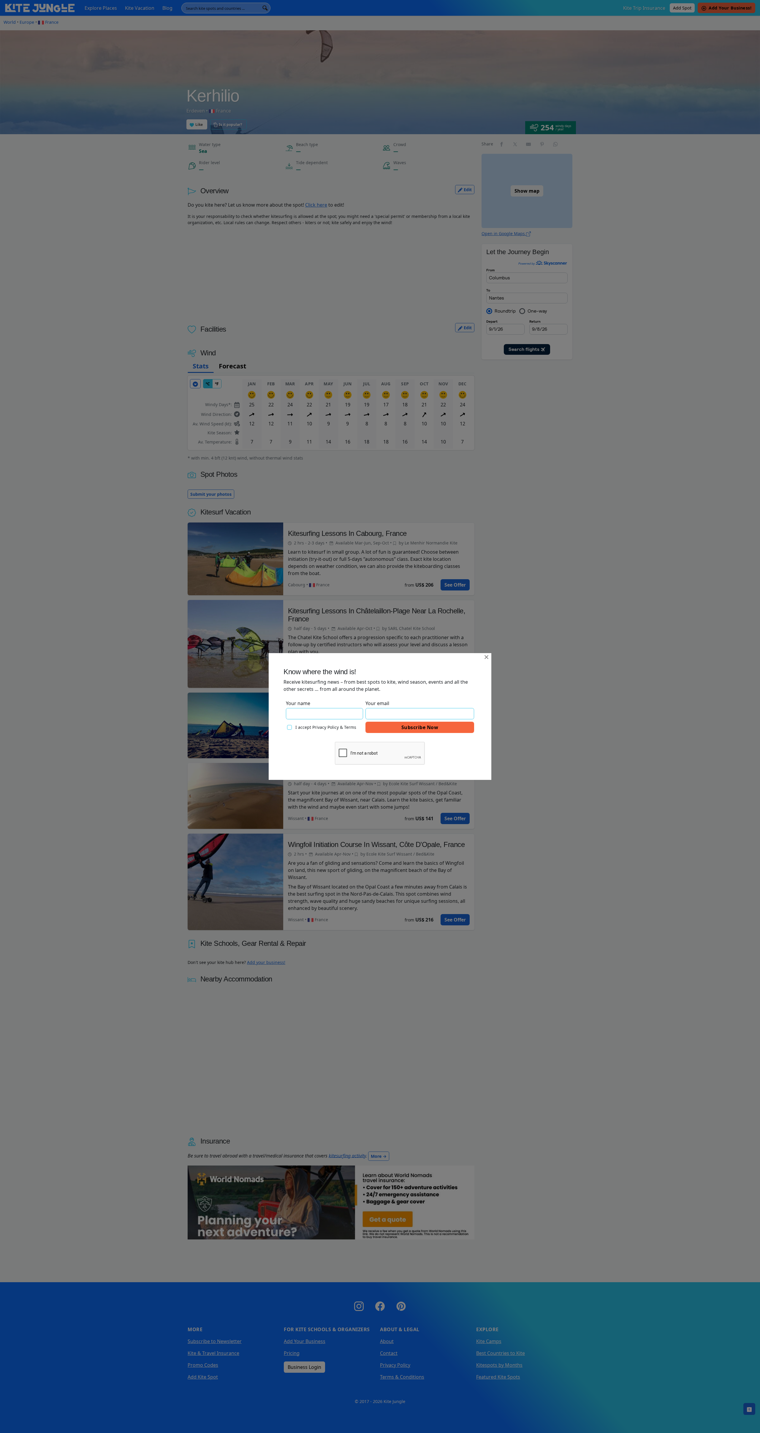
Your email (377, 703)
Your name (298, 703)
